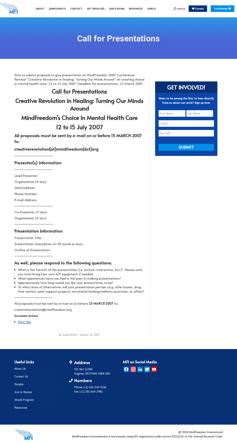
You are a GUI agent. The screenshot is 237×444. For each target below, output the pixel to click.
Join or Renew (23, 392)
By (68, 335)
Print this (24, 321)
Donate (18, 384)
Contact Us (21, 376)
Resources (20, 407)
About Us (20, 368)
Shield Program (24, 399)
